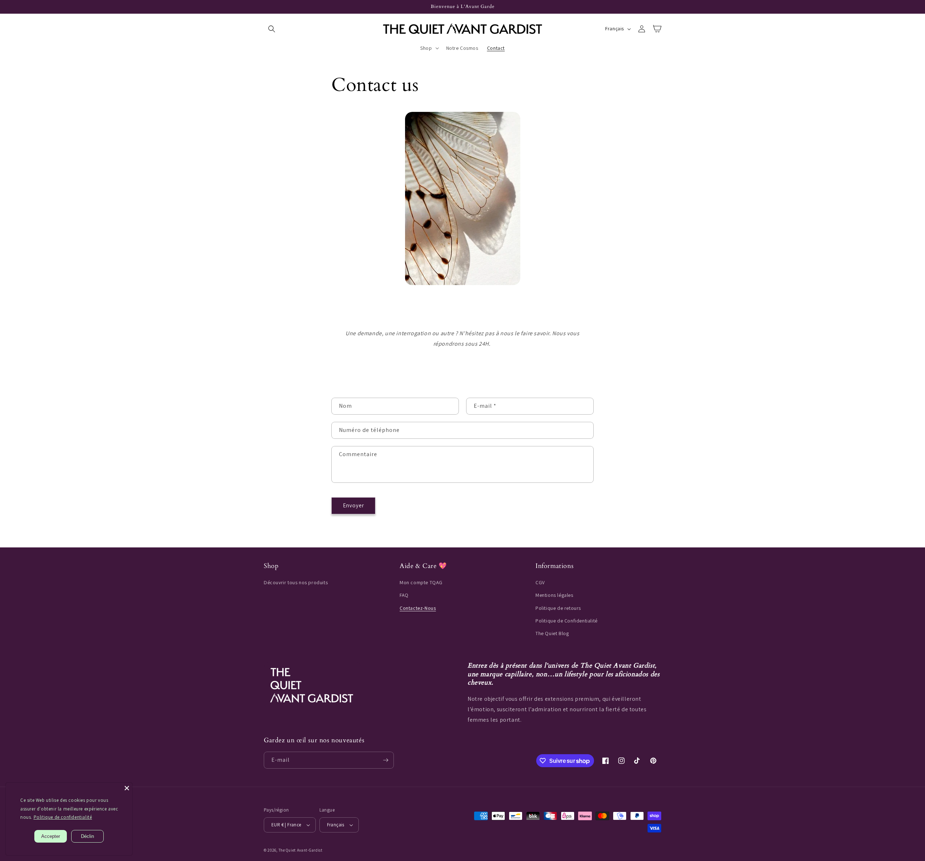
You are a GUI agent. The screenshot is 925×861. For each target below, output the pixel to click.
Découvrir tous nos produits (296, 582)
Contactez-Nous (418, 608)
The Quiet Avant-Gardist (301, 850)
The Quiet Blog (552, 633)
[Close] (126, 788)
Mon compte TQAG (421, 582)
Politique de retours (558, 608)
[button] (272, 29)
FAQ (404, 595)
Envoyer (353, 505)
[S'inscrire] (385, 760)
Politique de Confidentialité (566, 620)
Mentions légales (554, 595)
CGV (540, 582)
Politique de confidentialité (63, 817)
